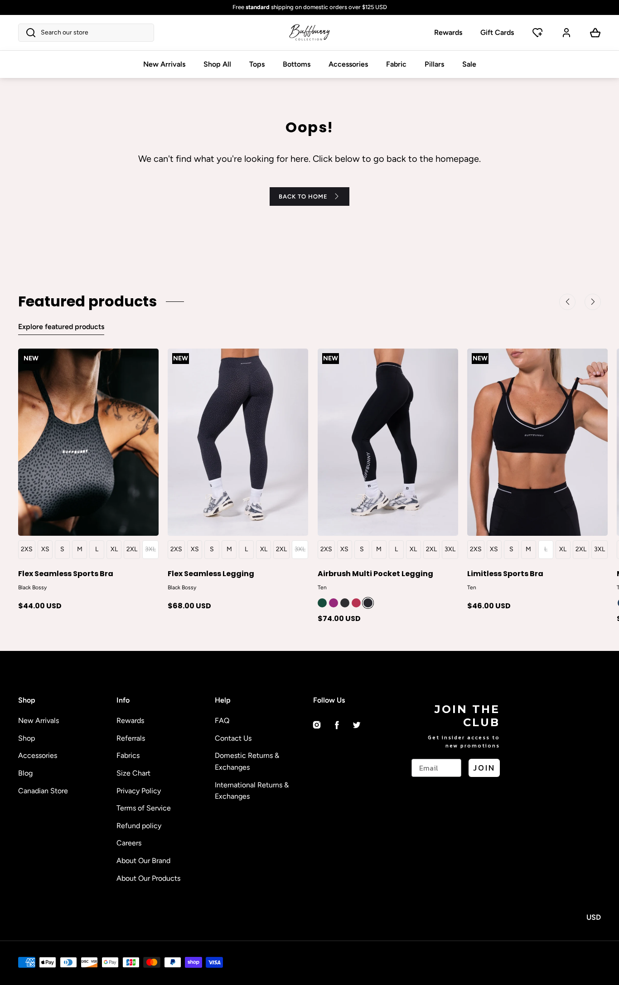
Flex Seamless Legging (211, 573)
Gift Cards (497, 32)
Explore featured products (61, 326)
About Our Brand (143, 860)
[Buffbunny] (309, 32)
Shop (26, 738)
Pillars (434, 64)
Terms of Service (143, 808)
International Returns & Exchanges (252, 791)
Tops (257, 64)
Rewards (448, 32)
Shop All (217, 64)
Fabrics (128, 755)
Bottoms (296, 64)
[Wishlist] (537, 32)
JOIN (484, 768)
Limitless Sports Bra (505, 573)
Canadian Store (43, 790)
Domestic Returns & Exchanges (247, 761)
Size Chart (133, 773)
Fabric (396, 64)
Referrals (130, 738)
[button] (86, 33)
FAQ (222, 720)
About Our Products (148, 878)
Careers (128, 843)
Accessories (348, 64)
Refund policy (138, 825)
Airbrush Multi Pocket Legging (375, 573)
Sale (469, 64)
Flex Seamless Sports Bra (65, 573)
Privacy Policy (138, 790)
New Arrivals (164, 64)
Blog (25, 773)
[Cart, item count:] (595, 32)
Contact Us (233, 738)
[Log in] (566, 32)
